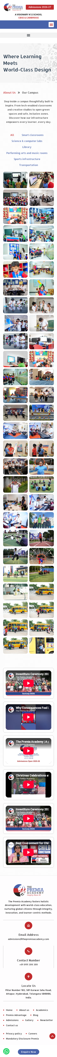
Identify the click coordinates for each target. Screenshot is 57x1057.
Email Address (29, 934)
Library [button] (27, 147)
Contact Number (28, 960)
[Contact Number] (28, 951)
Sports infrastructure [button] (27, 159)
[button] (51, 24)
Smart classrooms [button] (33, 135)
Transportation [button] (28, 165)
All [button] (12, 135)
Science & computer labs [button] (27, 141)
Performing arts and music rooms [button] (27, 153)
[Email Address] (28, 925)
